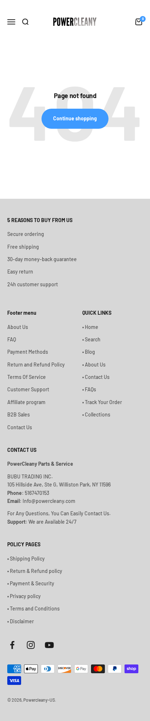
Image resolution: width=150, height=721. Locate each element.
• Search (91, 339)
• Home (90, 327)
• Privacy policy (24, 596)
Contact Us (19, 427)
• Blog (88, 352)
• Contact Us (96, 377)
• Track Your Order (102, 402)
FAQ (11, 339)
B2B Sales (18, 414)
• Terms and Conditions (33, 608)
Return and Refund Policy (36, 364)
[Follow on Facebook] (12, 645)
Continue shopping (75, 118)
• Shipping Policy (26, 558)
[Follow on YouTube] (49, 645)
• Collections (96, 414)
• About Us (94, 364)
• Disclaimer (20, 621)
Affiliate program (26, 402)
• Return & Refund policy (34, 571)
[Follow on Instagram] (31, 645)
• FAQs (89, 389)
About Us (17, 327)
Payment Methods (27, 352)
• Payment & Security (30, 583)
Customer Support (28, 389)
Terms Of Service (26, 377)
